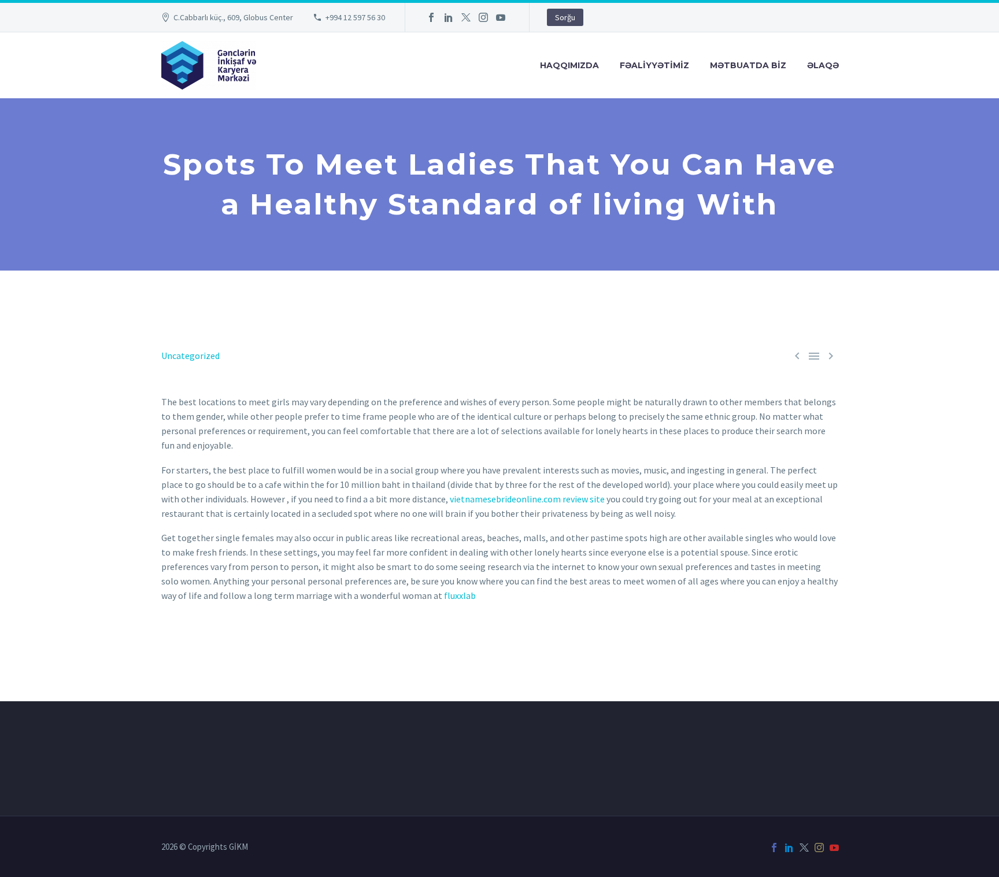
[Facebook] (431, 17)
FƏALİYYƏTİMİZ (654, 65)
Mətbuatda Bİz (748, 65)
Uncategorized (190, 355)
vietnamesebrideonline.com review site (527, 499)
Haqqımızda (569, 65)
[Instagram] (483, 17)
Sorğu (565, 17)
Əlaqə (823, 65)
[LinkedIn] (448, 17)
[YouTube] (500, 17)
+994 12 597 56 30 (355, 17)
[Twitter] (466, 17)
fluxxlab (460, 595)
